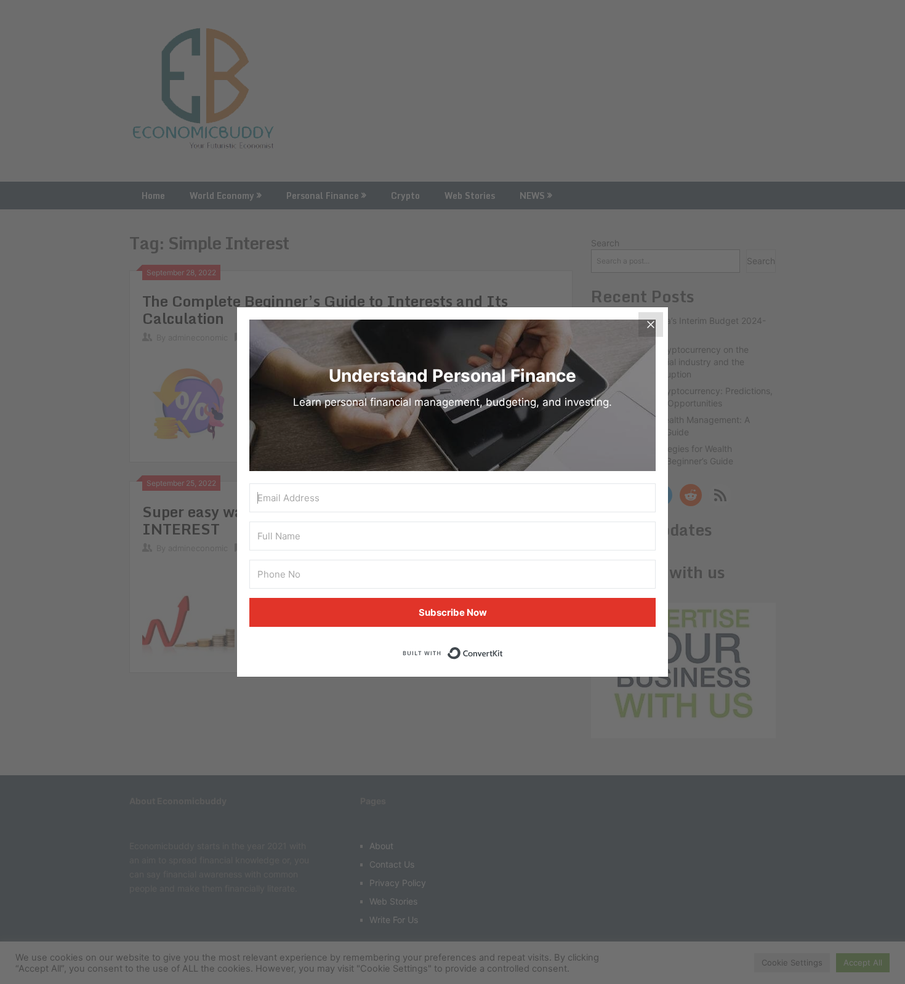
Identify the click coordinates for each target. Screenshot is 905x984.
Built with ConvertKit (503, 650)
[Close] (650, 324)
